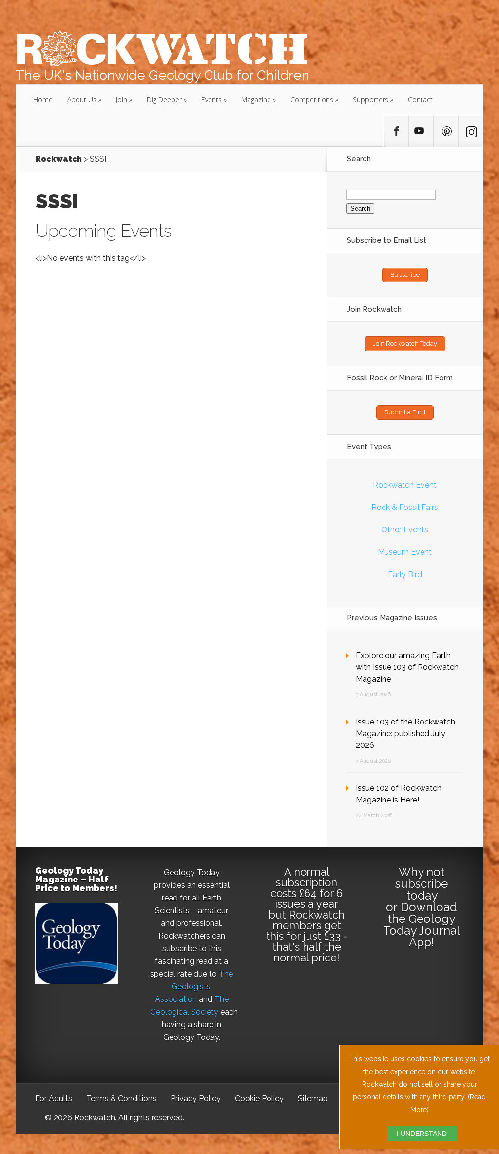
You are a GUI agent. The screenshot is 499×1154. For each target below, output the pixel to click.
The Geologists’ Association (194, 986)
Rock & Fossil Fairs (404, 507)
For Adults (53, 1098)
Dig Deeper (164, 99)
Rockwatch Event (405, 484)
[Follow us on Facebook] (396, 131)
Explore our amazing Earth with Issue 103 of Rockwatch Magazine (407, 667)
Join (121, 99)
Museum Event (405, 552)
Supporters (370, 99)
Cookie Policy (259, 1098)
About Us (81, 99)
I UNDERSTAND (422, 1133)
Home (43, 99)
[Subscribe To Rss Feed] (446, 131)
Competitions (311, 99)
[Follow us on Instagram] (471, 131)
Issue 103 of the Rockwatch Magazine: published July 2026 (405, 733)
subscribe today (421, 889)
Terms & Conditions (121, 1098)
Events (211, 99)
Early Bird (405, 574)
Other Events (404, 529)
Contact (420, 99)
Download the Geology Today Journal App (421, 924)
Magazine (256, 99)
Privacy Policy (196, 1098)
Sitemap (313, 1098)
